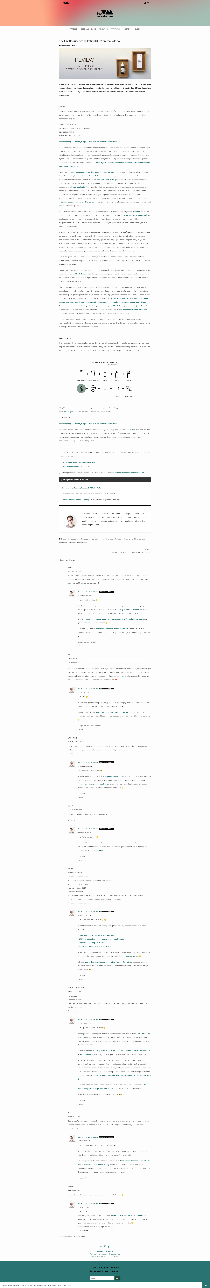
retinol (70, 543)
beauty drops (82, 539)
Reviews (75, 45)
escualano (63, 543)
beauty (74, 539)
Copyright (96, 1256)
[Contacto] (101, 1246)
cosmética (114, 539)
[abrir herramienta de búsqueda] (145, 3)
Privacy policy (114, 1254)
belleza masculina (102, 539)
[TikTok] (109, 1246)
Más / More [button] (67, 1285)
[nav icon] (148, 3)
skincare (83, 543)
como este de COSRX (105, 180)
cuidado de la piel (126, 539)
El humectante (139, 539)
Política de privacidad (98, 1254)
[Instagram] (105, 1246)
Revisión (76, 543)
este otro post (129, 430)
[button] (105, 418)
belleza (91, 539)
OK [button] (206, 1285)
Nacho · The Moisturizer (88, 592)
